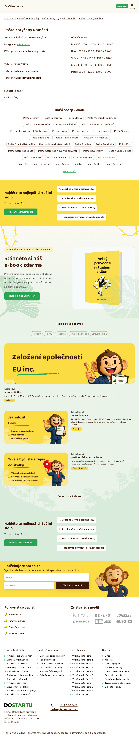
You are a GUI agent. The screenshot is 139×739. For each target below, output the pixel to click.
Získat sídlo (122, 6)
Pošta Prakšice (83, 144)
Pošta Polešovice (105, 144)
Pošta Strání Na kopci (66, 137)
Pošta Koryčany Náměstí (91, 18)
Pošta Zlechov (31, 118)
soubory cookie (59, 733)
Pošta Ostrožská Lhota (20, 150)
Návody (36, 333)
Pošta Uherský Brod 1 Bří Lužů (97, 124)
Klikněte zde (23, 44)
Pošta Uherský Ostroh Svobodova (28, 131)
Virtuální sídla (99, 333)
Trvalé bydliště (78, 333)
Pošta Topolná (80, 131)
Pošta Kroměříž (69, 18)
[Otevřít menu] (132, 6)
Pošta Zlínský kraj (50, 18)
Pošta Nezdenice (33, 157)
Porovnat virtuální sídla (21, 212)
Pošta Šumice (121, 131)
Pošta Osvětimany (93, 150)
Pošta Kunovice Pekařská (68, 164)
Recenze (61, 333)
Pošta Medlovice (106, 157)
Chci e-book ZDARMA (22, 296)
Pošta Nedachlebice (57, 157)
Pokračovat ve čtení (69, 394)
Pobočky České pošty (28, 18)
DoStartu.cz (13, 6)
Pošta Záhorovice (53, 118)
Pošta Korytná (113, 164)
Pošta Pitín (125, 144)
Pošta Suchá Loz (40, 137)
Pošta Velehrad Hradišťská (101, 118)
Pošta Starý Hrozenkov (95, 137)
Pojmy (48, 333)
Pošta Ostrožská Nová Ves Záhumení (58, 150)
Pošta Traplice (101, 131)
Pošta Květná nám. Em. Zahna (34, 164)
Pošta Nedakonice (82, 157)
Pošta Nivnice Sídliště (119, 150)
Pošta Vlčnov (74, 118)
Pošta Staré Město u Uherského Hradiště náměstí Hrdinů (39, 144)
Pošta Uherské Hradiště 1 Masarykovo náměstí (50, 124)
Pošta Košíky (94, 164)
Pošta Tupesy (59, 131)
